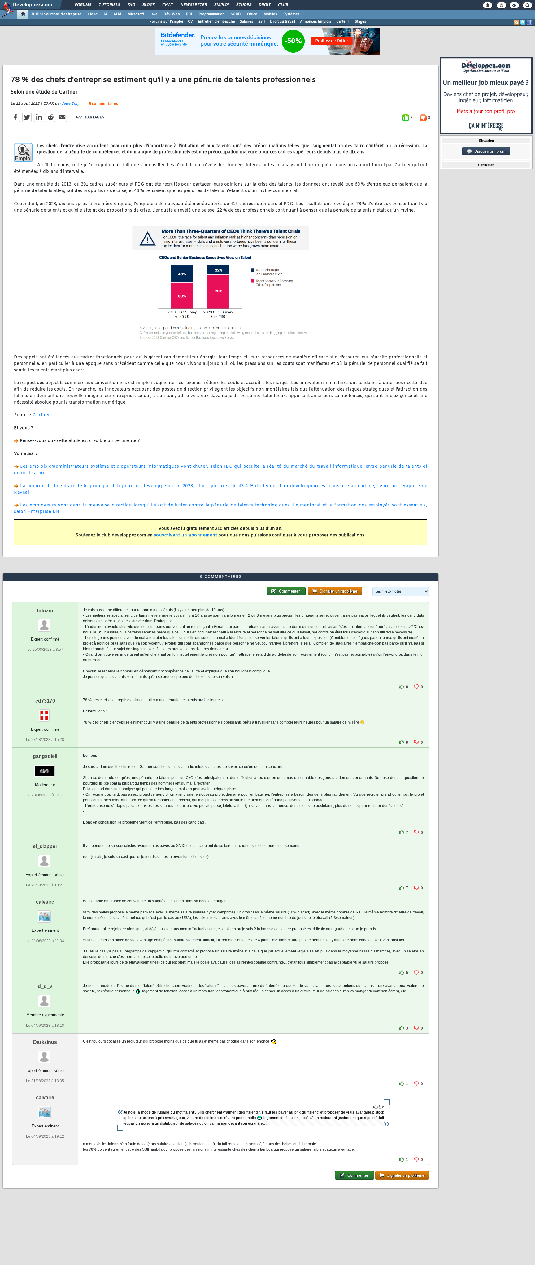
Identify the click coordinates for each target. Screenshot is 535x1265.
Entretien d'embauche (216, 22)
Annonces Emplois (315, 22)
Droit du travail (282, 22)
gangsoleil (45, 756)
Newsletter (193, 4)
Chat (167, 4)
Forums (83, 4)
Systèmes (291, 14)
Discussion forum (489, 151)
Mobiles (270, 14)
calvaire (45, 901)
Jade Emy (70, 103)
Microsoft (136, 14)
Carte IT (343, 22)
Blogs (148, 4)
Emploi (221, 4)
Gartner (41, 415)
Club (282, 4)
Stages (360, 22)
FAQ (131, 4)
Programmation (211, 14)
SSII (261, 22)
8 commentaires (103, 104)
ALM (117, 14)
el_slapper (45, 846)
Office (252, 14)
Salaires (246, 22)
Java (153, 14)
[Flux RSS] (516, 22)
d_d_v (45, 986)
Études (243, 4)
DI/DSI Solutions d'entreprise (56, 14)
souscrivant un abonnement (185, 535)
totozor (45, 610)
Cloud (93, 14)
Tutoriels (109, 4)
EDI (189, 14)
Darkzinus (45, 1042)
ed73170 (45, 700)
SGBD (236, 14)
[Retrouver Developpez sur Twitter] (522, 22)
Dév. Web (171, 14)
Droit (264, 4)
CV (190, 22)
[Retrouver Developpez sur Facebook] (529, 22)
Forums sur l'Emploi (166, 22)
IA (105, 14)
